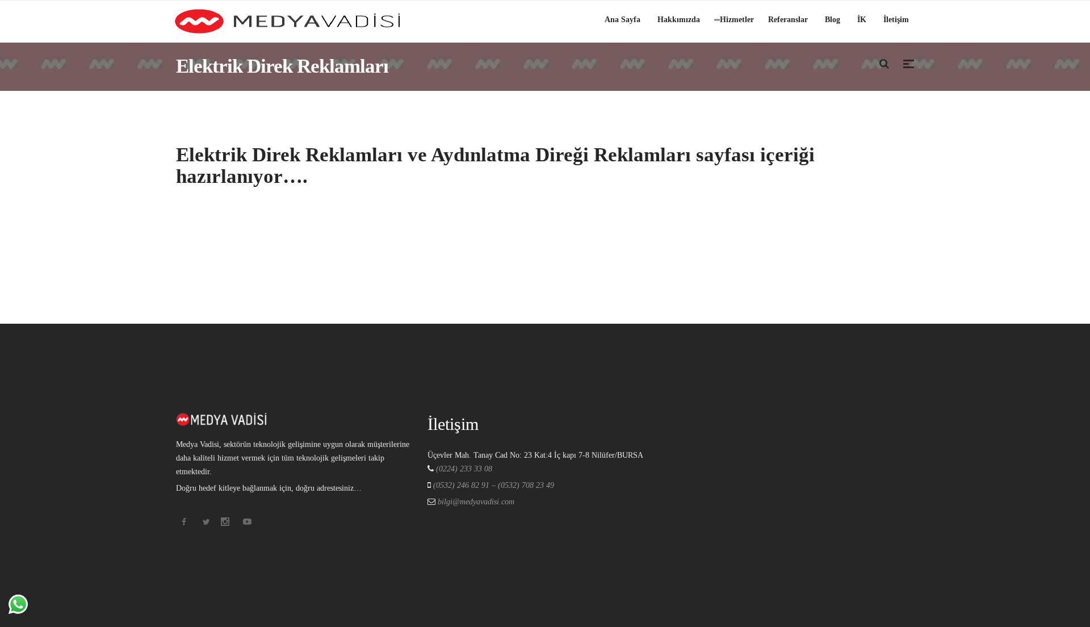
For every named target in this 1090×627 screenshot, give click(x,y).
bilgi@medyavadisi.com (474, 502)
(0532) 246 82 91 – (465, 485)
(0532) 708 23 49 (526, 485)
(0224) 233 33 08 (464, 469)
